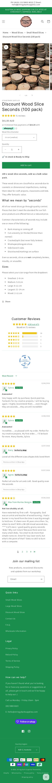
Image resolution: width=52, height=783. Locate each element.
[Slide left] (20, 95)
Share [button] (7, 301)
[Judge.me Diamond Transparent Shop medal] (25, 360)
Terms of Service (13, 661)
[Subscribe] (41, 579)
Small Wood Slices (35, 32)
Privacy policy (29, 773)
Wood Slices (17, 32)
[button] (3, 21)
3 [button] (26, 551)
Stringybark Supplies (24, 769)
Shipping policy (27, 777)
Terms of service (43, 773)
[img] (8, 383)
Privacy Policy (12, 648)
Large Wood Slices (14, 606)
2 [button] (22, 551)
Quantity (5, 144)
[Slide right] (32, 95)
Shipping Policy (12, 667)
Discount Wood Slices (15, 612)
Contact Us (10, 618)
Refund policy (16, 773)
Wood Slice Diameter (10, 132)
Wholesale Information (16, 631)
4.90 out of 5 (33, 324)
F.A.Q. (8, 625)
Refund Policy (12, 654)
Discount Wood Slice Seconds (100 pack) (21, 36)
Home (5, 32)
